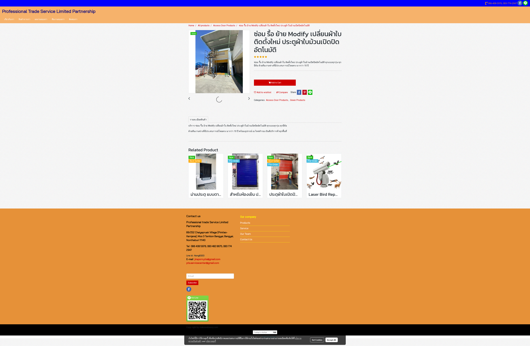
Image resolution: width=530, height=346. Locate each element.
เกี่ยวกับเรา (9, 19)
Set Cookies (317, 340)
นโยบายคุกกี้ (211, 341)
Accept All (331, 340)
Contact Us (246, 239)
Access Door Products (277, 100)
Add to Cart (276, 83)
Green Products (297, 100)
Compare (283, 92)
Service (244, 228)
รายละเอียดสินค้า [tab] (198, 119)
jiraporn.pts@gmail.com (207, 259)
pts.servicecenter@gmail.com (202, 263)
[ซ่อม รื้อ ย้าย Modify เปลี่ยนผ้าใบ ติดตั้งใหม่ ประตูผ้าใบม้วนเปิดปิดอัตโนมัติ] (219, 61)
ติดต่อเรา (73, 19)
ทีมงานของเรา (58, 19)
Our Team (245, 233)
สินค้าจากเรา (24, 19)
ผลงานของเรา (41, 19)
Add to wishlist (263, 92)
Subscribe (192, 283)
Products (245, 222)
